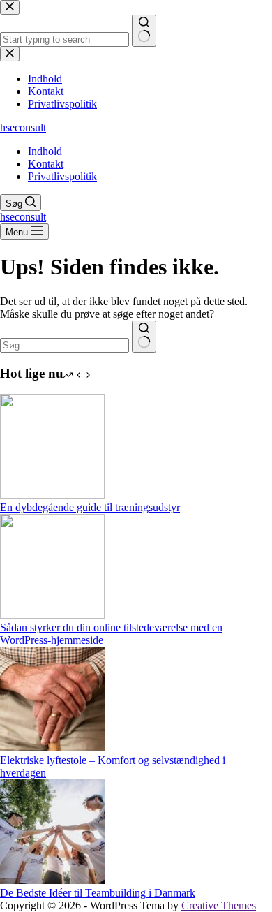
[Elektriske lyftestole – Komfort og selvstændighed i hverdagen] (52, 747)
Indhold (45, 151)
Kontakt (45, 164)
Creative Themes (218, 905)
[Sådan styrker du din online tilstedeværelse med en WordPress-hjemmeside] (52, 615)
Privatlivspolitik (62, 176)
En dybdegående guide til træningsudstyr (90, 507)
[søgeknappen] (144, 337)
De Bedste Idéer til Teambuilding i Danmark (97, 893)
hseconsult (23, 127)
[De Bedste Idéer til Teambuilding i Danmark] (52, 880)
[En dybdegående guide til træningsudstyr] (52, 495)
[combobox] (64, 345)
